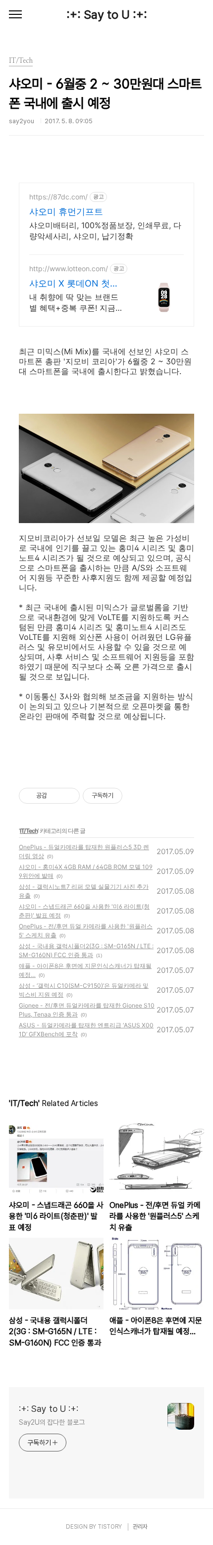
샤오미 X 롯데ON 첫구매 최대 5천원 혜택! (74, 284)
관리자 (140, 1526)
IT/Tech (29, 830)
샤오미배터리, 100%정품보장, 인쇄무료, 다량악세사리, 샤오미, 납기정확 (105, 230)
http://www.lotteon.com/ (68, 268)
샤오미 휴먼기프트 (66, 211)
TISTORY (110, 1526)
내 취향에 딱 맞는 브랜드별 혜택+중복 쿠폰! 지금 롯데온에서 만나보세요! (73, 302)
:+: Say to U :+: (106, 14)
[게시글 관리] (68, 795)
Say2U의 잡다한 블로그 (52, 1422)
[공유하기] (56, 795)
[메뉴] (15, 15)
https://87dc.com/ (58, 197)
